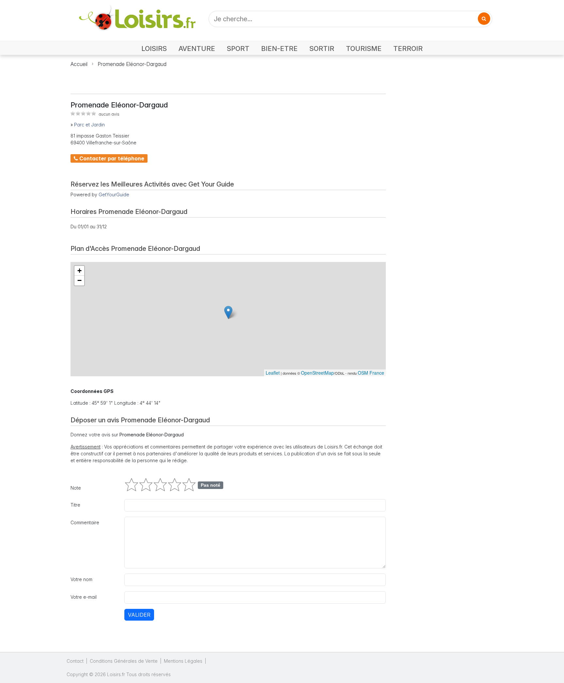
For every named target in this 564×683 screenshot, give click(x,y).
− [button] (79, 280)
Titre (75, 505)
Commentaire (84, 522)
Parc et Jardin (89, 124)
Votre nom (81, 579)
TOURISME (364, 48)
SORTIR (321, 48)
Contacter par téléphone (111, 158)
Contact (75, 661)
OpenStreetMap (317, 372)
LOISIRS (154, 48)
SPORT (238, 48)
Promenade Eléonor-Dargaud (132, 64)
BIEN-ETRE (279, 48)
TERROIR (408, 48)
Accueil (78, 64)
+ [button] (79, 271)
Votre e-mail (83, 597)
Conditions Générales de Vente (124, 661)
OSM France (371, 372)
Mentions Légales (183, 661)
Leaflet (273, 372)
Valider (139, 614)
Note (75, 488)
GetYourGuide (114, 194)
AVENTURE (197, 48)
